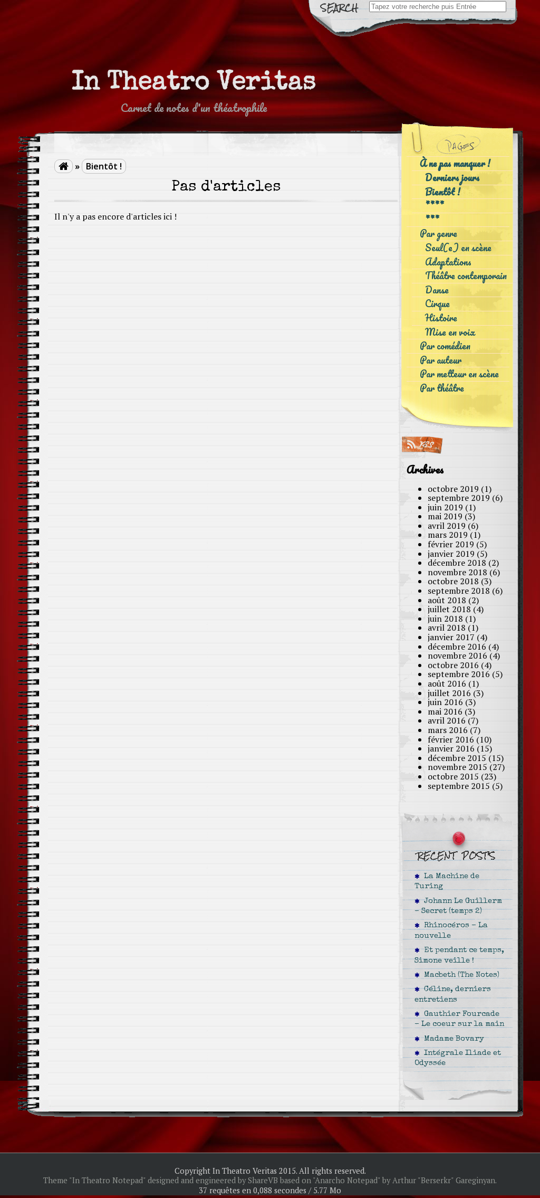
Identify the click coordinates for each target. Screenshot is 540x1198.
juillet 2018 (449, 609)
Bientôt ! (442, 192)
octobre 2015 (453, 776)
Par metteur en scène (459, 374)
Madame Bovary (452, 1039)
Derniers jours (452, 177)
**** (434, 205)
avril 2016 (447, 720)
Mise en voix (450, 332)
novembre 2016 (457, 655)
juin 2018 (445, 618)
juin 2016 (445, 702)
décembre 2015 (457, 758)
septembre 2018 (459, 590)
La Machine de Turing (446, 881)
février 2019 (451, 544)
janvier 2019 (451, 553)
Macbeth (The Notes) (459, 975)
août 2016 (447, 683)
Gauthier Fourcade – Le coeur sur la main (459, 1019)
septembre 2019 (459, 497)
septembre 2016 (459, 674)
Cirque (437, 304)
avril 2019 (447, 525)
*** (432, 220)
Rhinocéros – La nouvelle (451, 930)
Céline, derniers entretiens (452, 994)
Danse (437, 290)
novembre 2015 (457, 767)
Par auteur (440, 360)
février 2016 (451, 739)
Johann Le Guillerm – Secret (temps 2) (458, 906)
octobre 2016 (453, 665)
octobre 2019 (453, 489)
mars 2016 (448, 730)
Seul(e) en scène (458, 248)
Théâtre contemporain (466, 276)
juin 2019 (445, 507)
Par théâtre (442, 388)
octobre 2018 (453, 581)
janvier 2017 (451, 637)
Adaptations (448, 262)
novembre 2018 (457, 572)
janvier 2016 (451, 748)
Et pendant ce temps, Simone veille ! (459, 955)
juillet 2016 (449, 693)
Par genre (438, 233)
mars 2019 (448, 534)
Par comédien (445, 346)
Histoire (441, 318)
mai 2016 (445, 711)
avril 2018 (447, 627)
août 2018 (447, 600)
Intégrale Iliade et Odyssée (457, 1058)
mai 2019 (445, 516)
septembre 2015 (459, 786)
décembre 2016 (457, 646)
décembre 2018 (457, 562)
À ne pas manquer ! (455, 163)
